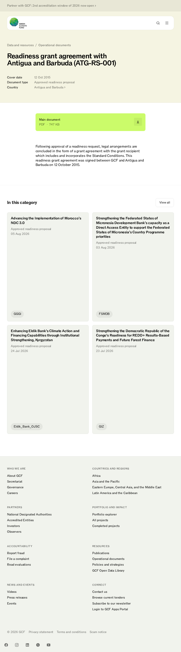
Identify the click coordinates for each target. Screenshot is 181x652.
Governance (15, 487)
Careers (12, 493)
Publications (100, 553)
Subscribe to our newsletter (111, 604)
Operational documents (54, 45)
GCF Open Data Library (108, 571)
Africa (96, 476)
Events (11, 604)
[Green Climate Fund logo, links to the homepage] (22, 23)
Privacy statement (41, 632)
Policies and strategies (108, 565)
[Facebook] (6, 645)
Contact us (99, 592)
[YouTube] (48, 645)
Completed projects (105, 526)
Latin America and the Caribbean (115, 493)
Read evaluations (19, 565)
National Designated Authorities (29, 515)
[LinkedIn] (27, 645)
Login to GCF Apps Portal (110, 609)
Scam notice (98, 632)
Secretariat (14, 482)
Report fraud (16, 553)
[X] (38, 645)
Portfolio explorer (104, 515)
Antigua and (48, 87)
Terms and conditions (71, 632)
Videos (12, 592)
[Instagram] (17, 645)
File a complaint (18, 559)
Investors (13, 526)
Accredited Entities (20, 520)
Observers (14, 532)
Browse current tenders (108, 598)
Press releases (17, 598)
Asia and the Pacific (106, 482)
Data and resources (20, 45)
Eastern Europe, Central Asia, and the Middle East (126, 487)
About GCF (15, 476)
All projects (100, 520)
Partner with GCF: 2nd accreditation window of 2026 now (50, 6)
